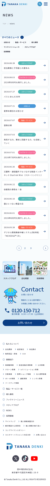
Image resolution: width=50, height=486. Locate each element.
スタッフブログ (30, 47)
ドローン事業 (10, 369)
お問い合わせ (25, 322)
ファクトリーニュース (11, 47)
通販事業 (23, 378)
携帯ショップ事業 (24, 374)
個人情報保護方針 (27, 421)
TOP (4, 23)
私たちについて (12, 343)
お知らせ (7, 42)
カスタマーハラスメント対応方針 (18, 435)
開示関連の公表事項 (13, 426)
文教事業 (8, 374)
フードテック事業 (12, 383)
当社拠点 (32, 349)
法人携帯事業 (41, 374)
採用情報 (7, 52)
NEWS (9, 410)
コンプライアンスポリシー (15, 430)
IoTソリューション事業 (29, 369)
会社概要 (8, 349)
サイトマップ (10, 421)
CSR (24, 354)
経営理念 (20, 349)
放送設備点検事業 (26, 365)
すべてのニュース (10, 37)
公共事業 (41, 365)
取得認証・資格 (11, 354)
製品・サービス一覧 (14, 388)
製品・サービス (20, 42)
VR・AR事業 (10, 378)
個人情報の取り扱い (33, 426)
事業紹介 (9, 359)
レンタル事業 (37, 378)
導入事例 (34, 42)
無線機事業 (9, 365)
